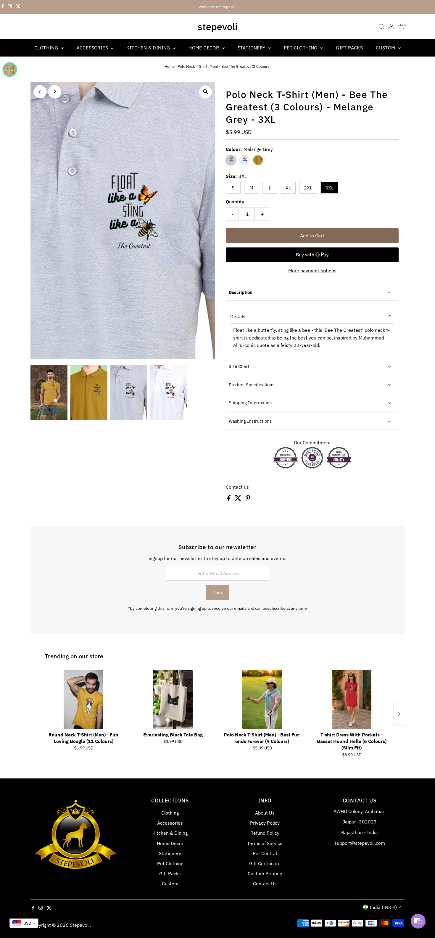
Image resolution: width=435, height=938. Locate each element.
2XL (308, 188)
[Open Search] (381, 26)
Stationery (252, 48)
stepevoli (217, 26)
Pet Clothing (301, 48)
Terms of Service (265, 843)
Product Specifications (251, 384)
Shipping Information (250, 403)
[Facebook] (2, 7)
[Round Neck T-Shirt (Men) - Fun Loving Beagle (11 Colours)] (83, 699)
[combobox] (23, 923)
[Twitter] (18, 7)
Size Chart (239, 366)
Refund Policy (264, 833)
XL (288, 188)
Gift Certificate (265, 863)
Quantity (235, 202)
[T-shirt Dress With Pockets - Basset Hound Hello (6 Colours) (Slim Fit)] (351, 699)
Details (237, 316)
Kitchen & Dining (148, 48)
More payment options (312, 270)
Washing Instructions (250, 421)
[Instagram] (9, 7)
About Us (265, 813)
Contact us (237, 487)
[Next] (54, 91)
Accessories (93, 48)
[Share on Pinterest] (248, 499)
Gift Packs (349, 48)
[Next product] (399, 714)
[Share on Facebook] (229, 499)
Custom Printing (265, 873)
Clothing (46, 48)
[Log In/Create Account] (391, 26)
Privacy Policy (265, 823)
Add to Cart (312, 236)
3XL (329, 188)
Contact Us (265, 883)
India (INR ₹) (383, 907)
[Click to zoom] (205, 92)
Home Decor (204, 48)
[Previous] (40, 91)
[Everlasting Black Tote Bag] (172, 699)
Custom (386, 48)
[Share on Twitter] (239, 499)
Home (170, 66)
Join (217, 593)
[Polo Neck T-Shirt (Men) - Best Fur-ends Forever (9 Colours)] (262, 699)
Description (240, 292)
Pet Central (265, 853)
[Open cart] (401, 26)
